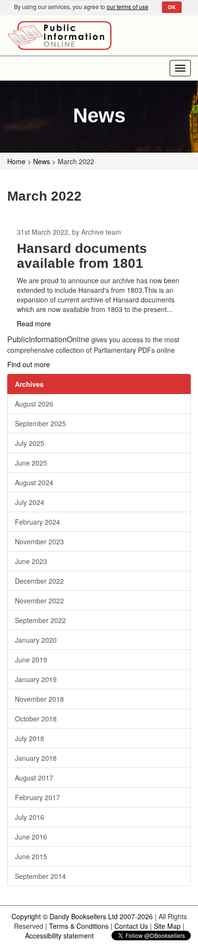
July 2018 (29, 738)
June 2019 (31, 659)
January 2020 (36, 640)
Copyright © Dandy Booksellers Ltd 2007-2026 (82, 916)
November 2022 (39, 600)
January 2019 (36, 679)
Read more (34, 323)
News (41, 161)
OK (172, 7)
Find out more (28, 364)
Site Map (167, 926)
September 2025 (40, 423)
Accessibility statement (59, 935)
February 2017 (37, 797)
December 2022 (39, 581)
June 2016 (31, 836)
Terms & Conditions (79, 926)
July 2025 (29, 443)
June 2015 (31, 856)
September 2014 (40, 876)
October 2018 (36, 718)
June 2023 (31, 561)
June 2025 (31, 463)
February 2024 (37, 522)
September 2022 (40, 620)
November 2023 (39, 541)
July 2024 (29, 502)
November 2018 (39, 699)
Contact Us (131, 926)
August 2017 (34, 777)
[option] (99, 276)
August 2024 (34, 482)
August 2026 (34, 403)
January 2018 (36, 758)
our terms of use (127, 6)
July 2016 (29, 817)
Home (16, 161)
